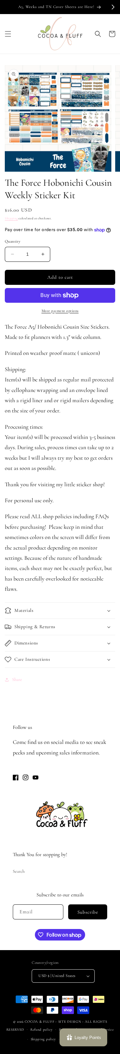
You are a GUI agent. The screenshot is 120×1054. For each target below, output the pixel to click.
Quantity (12, 241)
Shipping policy (43, 1039)
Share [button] (17, 679)
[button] (8, 34)
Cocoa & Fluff (39, 1021)
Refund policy (41, 1029)
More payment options (60, 310)
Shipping (11, 218)
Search (19, 871)
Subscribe (87, 912)
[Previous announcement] (7, 7)
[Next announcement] (113, 7)
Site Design (69, 1021)
